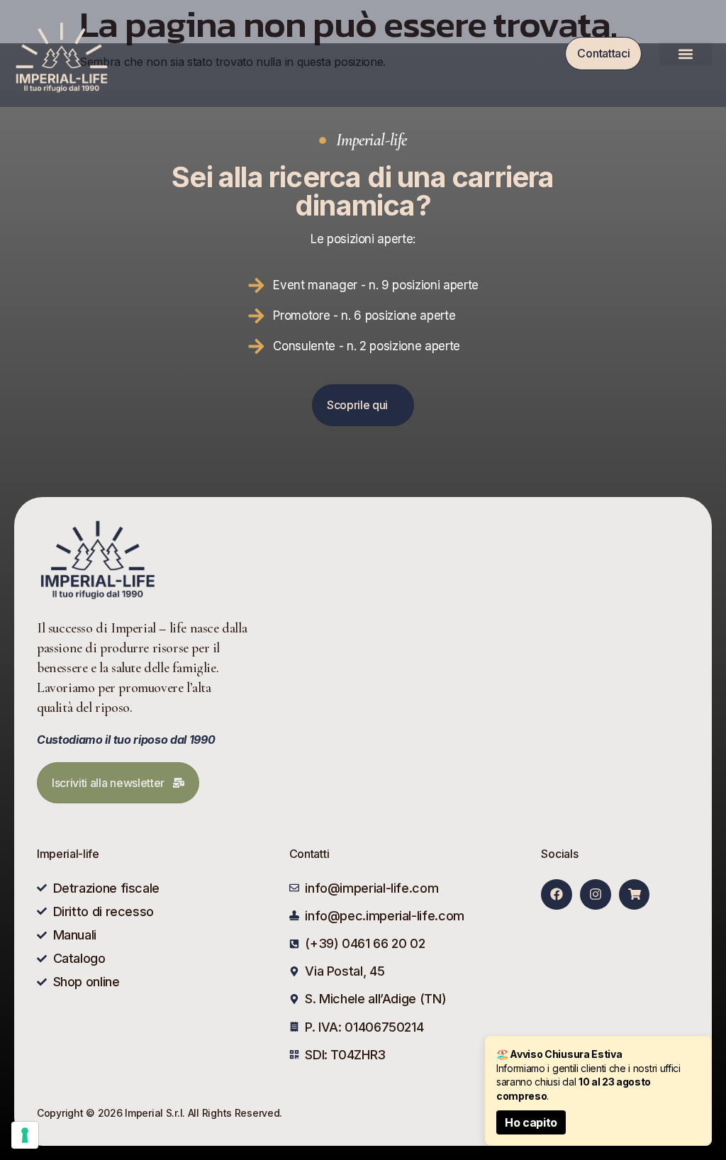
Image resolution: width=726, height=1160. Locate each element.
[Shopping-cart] (634, 894)
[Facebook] (556, 894)
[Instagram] (595, 894)
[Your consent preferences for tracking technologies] (24, 1135)
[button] (685, 53)
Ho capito (531, 1122)
